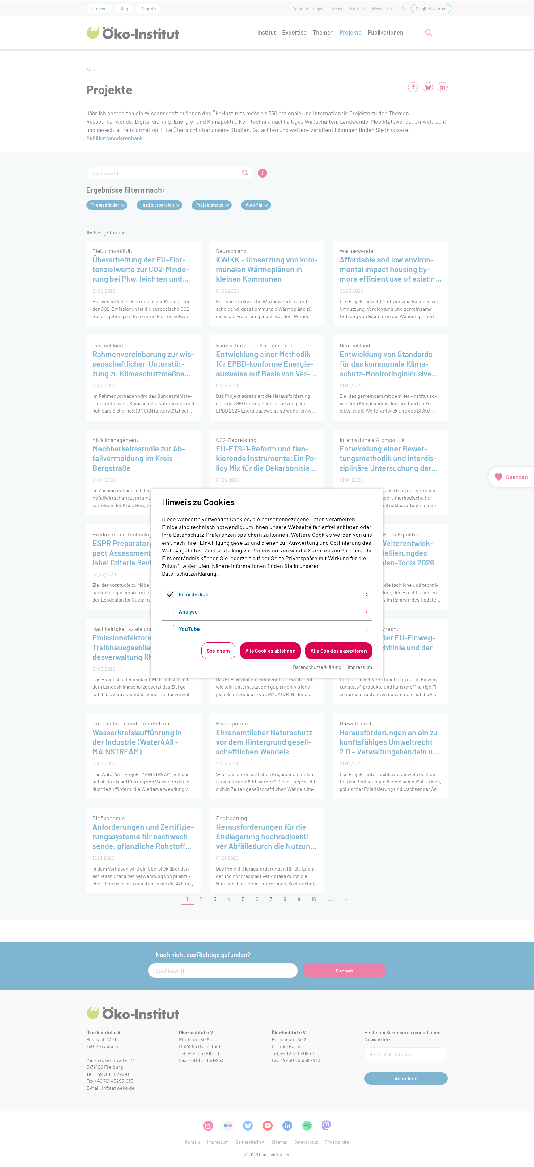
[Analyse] (170, 613)
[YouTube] (170, 630)
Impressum (360, 667)
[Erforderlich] (170, 596)
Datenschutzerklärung (189, 573)
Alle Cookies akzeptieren (339, 650)
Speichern (218, 650)
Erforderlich (194, 594)
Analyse (188, 611)
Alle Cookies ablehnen (270, 650)
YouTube (189, 628)
